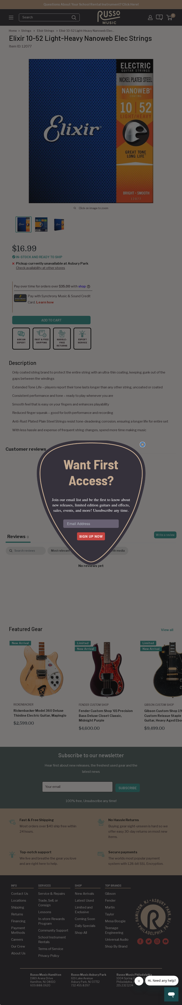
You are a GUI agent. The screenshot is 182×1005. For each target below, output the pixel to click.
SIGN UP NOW (91, 536)
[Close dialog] (142, 444)
